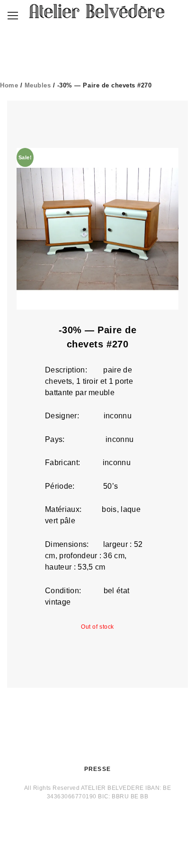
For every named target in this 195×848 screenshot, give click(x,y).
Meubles (38, 85)
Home (9, 85)
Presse (97, 769)
